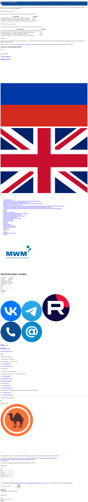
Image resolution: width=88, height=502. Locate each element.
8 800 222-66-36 (5, 59)
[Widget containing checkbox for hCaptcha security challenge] (11, 486)
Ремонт (5, 211)
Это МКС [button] (5, 199)
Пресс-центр (27, 203)
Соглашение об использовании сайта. (48, 458)
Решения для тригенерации (55, 208)
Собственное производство (9, 207)
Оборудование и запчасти (9, 225)
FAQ (2, 49)
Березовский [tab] (9, 380)
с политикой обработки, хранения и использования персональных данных (26, 483)
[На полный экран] (2, 292)
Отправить (3, 489)
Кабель (5, 228)
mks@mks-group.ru (8, 366)
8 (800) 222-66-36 (7, 363)
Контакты (5, 223)
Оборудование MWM (8, 218)
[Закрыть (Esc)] (1, 292)
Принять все (3, 46)
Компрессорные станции (36, 207)
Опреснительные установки (21, 213)
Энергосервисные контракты (23, 207)
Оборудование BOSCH (8, 220)
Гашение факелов (17, 214)
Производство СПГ (8, 214)
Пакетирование (35, 206)
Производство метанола (9, 213)
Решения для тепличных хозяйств (41, 208)
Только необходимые (12, 46)
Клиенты (5, 202)
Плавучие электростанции (19, 215)
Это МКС (5, 201)
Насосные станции (46, 207)
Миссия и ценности (13, 201)
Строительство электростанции (10, 206)
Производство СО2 (8, 215)
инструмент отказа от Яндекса (24, 44)
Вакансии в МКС (19, 203)
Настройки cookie (4, 460)
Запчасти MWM (17, 218)
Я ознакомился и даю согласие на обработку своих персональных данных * (37, 483)
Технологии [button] (6, 212)
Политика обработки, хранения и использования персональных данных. (18, 459)
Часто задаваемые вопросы (36, 203)
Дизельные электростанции (25, 206)
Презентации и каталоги (9, 203)
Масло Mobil (6, 229)
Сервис (5, 209)
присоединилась (31, 455)
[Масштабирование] (3, 292)
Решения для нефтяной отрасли (25, 208)
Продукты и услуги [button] (8, 204)
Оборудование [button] (6, 217)
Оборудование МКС (8, 219)
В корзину (3, 290)
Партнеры (10, 202)
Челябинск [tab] (3, 380)
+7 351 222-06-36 (5, 56)
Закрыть (19, 46)
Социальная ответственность (34, 201)
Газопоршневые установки (9, 227)
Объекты (5, 222)
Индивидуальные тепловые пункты (55, 206)
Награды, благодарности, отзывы (21, 202)
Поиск (2, 500)
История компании (22, 201)
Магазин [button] (5, 224)
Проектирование (43, 206)
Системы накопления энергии (10, 208)
